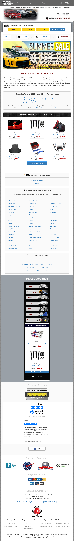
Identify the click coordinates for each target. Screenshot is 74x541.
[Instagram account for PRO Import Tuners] (39, 448)
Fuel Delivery (53, 217)
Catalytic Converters (55, 203)
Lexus (13, 29)
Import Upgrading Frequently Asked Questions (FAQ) (39, 99)
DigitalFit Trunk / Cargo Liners (15, 157)
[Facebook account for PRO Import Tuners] (35, 448)
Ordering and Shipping (11, 526)
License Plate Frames (35, 226)
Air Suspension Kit (59, 157)
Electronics (53, 212)
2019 (41, 29)
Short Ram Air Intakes (35, 237)
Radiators (11, 234)
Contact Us (11, 523)
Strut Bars (11, 243)
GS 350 (27, 29)
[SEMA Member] (37, 511)
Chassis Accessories (14, 206)
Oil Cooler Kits (12, 231)
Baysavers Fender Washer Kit (37, 344)
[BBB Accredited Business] (11, 465)
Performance (21, 3)
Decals (52, 209)
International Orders (46, 526)
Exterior (29, 303)
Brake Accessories (55, 201)
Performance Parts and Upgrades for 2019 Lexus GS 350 (37, 264)
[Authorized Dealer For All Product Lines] (28, 466)
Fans (9, 217)
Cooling (31, 209)
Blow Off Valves (12, 201)
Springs (10, 240)
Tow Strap (15, 135)
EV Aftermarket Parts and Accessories (52, 108)
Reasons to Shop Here (63, 526)
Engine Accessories (14, 215)
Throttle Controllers (13, 246)
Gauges (10, 220)
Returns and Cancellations (28, 527)
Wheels (31, 248)
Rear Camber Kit (37, 157)
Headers (10, 223)
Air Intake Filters (13, 198)
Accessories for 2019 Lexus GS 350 (37, 267)
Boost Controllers (34, 201)
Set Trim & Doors (56, 29)
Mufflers (52, 229)
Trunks (31, 246)
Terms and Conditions (62, 523)
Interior (29, 314)
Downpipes (11, 212)
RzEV (37, 108)
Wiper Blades (53, 248)
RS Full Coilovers (37, 135)
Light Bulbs (53, 226)
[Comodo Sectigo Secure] (63, 465)
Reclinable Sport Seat (59, 135)
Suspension (31, 292)
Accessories (36, 3)
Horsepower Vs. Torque (30, 101)
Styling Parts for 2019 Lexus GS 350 (37, 270)
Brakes (29, 298)
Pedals (52, 231)
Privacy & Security (45, 523)
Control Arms (12, 209)
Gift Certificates (54, 220)
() (68, 3)
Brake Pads (11, 203)
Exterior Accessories (55, 215)
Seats (30, 234)
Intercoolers (53, 223)
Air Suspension (33, 198)
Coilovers (31, 206)
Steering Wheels (54, 240)
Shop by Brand (37, 376)
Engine (29, 286)
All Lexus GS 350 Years (37, 180)
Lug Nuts (31, 229)
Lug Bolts (11, 229)
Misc (28, 320)
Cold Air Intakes (54, 206)
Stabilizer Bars (33, 240)
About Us (28, 523)
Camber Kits (32, 203)
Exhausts (31, 215)
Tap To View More (37, 163)
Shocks (10, 237)
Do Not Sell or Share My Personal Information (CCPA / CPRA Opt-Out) (37, 502)
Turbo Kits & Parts (55, 246)
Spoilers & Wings (54, 237)
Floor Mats (32, 217)
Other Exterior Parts (34, 231)
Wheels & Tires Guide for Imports (33, 103)
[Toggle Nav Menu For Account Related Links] (61, 3)
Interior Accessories (14, 226)
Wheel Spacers (12, 248)
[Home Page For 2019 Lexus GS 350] (8, 2)
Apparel (52, 198)
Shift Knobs (53, 234)
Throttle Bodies (54, 243)
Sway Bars (32, 243)
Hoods (31, 223)
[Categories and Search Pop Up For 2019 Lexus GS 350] (71, 3)
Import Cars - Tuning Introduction (33, 97)
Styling (29, 3)
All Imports (37, 183)
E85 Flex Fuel (33, 212)
